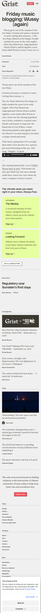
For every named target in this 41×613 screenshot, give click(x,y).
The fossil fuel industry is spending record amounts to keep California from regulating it (20, 447)
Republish (5, 573)
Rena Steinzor (6, 292)
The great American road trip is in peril (19, 460)
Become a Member (8, 568)
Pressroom (5, 549)
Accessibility (6, 576)
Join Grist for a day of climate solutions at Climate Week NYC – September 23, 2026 (19, 333)
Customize (19, 609)
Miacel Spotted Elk (8, 367)
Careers (4, 544)
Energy (4, 508)
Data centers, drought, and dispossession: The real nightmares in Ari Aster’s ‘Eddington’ (19, 361)
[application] (20, 155)
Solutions (5, 514)
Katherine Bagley (7, 463)
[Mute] (31, 155)
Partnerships (6, 547)
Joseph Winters (7, 454)
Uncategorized (34, 66)
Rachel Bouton (7, 340)
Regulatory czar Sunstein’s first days (16, 285)
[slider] (35, 155)
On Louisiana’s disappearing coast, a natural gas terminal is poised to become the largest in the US (20, 432)
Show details (30, 597)
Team (3, 538)
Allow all (20, 603)
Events (4, 565)
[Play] (5, 155)
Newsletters (6, 562)
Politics (15, 292)
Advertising (6, 571)
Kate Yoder (9, 423)
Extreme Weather (7, 520)
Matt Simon (6, 380)
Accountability (7, 517)
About (4, 535)
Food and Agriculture (9, 522)
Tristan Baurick (7, 438)
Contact (4, 541)
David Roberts (6, 56)
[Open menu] (37, 3)
